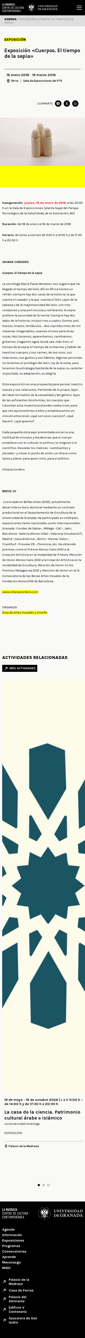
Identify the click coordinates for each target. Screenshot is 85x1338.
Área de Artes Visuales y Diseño (24, 612)
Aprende (9, 1257)
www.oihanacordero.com (20, 592)
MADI (6, 1268)
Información (12, 1235)
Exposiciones (13, 1240)
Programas (11, 1246)
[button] (58, 103)
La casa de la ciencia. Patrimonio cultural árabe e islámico (42, 1115)
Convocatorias (14, 1251)
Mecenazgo (11, 1262)
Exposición (15, 39)
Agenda (8, 1229)
